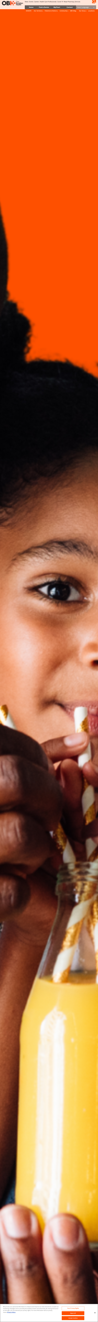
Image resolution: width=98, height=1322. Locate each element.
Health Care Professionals (48, 2)
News (26, 2)
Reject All (73, 1313)
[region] (49, 1313)
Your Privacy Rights (73, 1308)
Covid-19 (60, 2)
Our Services (38, 11)
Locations (91, 11)
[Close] (95, 1313)
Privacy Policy (11, 1312)
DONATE (28, 11)
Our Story (82, 11)
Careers (36, 2)
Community (63, 11)
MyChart (56, 7)
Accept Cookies (73, 1318)
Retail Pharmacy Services (72, 2)
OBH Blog (73, 11)
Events (31, 2)
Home (31, 7)
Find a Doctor (44, 7)
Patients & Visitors (51, 11)
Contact (70, 7)
